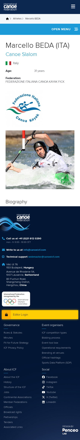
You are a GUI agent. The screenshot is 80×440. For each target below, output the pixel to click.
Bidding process (51, 337)
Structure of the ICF (15, 387)
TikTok (49, 387)
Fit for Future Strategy (16, 343)
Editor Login (20, 314)
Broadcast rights (13, 412)
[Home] (10, 6)
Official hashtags (51, 357)
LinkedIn (51, 402)
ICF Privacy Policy (14, 348)
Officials (8, 407)
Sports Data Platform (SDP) (56, 362)
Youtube (51, 392)
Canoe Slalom (21, 54)
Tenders (8, 422)
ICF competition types (54, 332)
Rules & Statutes (13, 332)
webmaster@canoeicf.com (44, 257)
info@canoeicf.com (34, 250)
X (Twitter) (51, 397)
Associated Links (13, 427)
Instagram (51, 382)
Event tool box (50, 343)
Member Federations (15, 402)
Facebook (52, 377)
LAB (65, 434)
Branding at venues (53, 353)
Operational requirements (56, 348)
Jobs (6, 392)
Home (8, 18)
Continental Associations (17, 397)
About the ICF (12, 377)
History (8, 382)
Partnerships (10, 417)
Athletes (17, 19)
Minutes (8, 337)
